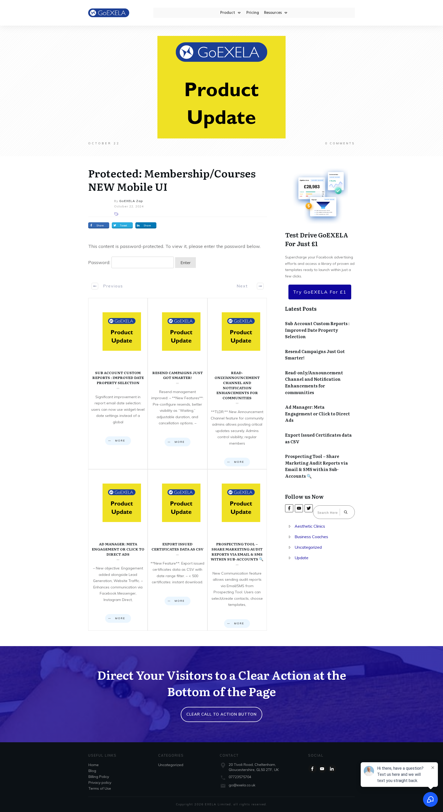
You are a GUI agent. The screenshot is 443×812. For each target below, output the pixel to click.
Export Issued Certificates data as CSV (177, 549)
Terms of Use (99, 788)
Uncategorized (308, 547)
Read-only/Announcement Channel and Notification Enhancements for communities (237, 383)
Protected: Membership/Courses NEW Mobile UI (172, 179)
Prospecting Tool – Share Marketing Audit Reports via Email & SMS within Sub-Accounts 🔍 (237, 549)
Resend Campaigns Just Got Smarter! (177, 383)
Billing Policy (98, 776)
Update (301, 557)
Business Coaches (311, 536)
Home (93, 765)
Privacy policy (99, 782)
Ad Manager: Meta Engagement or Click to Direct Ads (117, 549)
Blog (92, 770)
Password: (100, 262)
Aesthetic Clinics (310, 526)
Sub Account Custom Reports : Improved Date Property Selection (117, 383)
